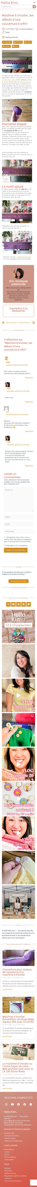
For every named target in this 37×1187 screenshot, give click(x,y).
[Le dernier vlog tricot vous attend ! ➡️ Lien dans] (18, 764)
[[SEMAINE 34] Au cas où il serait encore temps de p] (18, 661)
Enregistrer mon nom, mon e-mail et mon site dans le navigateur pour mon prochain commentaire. (18, 539)
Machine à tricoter (11, 37)
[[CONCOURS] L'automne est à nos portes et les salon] (18, 626)
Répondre (29, 378)
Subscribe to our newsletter (16, 546)
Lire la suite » (7, 989)
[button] (34, 2)
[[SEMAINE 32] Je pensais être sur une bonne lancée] (18, 867)
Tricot (7, 32)
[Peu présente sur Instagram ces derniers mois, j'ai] (18, 833)
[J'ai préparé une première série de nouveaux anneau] (18, 798)
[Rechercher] (34, 6)
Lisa (8, 362)
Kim (8, 388)
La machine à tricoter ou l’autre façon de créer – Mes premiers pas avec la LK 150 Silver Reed (17, 1067)
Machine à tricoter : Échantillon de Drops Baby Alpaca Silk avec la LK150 (18, 1018)
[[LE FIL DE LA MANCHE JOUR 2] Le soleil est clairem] (18, 902)
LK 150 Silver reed (8, 80)
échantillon (24, 82)
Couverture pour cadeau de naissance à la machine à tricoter (17, 971)
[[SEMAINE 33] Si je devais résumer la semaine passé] (18, 730)
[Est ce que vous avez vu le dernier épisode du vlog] (18, 695)
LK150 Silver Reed (24, 257)
